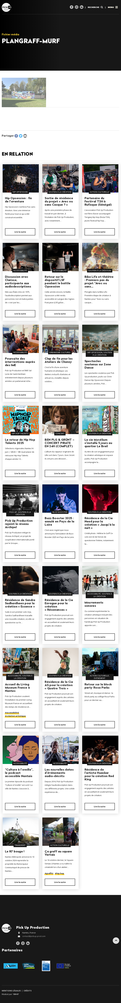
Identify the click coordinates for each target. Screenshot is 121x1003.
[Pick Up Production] (7, 7)
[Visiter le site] (11, 965)
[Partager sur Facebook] (16, 136)
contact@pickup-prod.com (33, 936)
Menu (111, 7)
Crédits (27, 990)
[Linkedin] (81, 7)
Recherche (94, 7)
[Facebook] (71, 7)
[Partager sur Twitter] (20, 136)
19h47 (15, 994)
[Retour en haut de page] (116, 940)
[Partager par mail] (25, 136)
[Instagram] (76, 7)
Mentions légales (11, 990)
